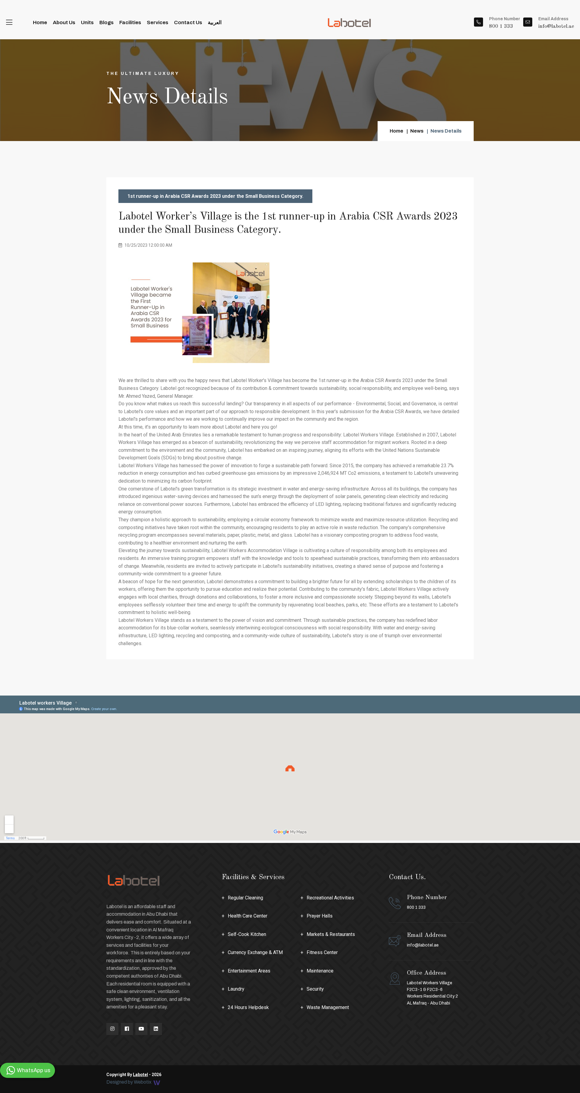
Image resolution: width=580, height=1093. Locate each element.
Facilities (130, 22)
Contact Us (188, 22)
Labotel (140, 1074)
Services (157, 22)
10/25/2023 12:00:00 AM (148, 245)
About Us (64, 22)
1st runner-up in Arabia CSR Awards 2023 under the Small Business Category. (215, 196)
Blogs (106, 22)
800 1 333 (427, 902)
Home (40, 22)
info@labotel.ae (423, 945)
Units (87, 22)
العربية (215, 22)
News (417, 130)
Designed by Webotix (129, 1082)
